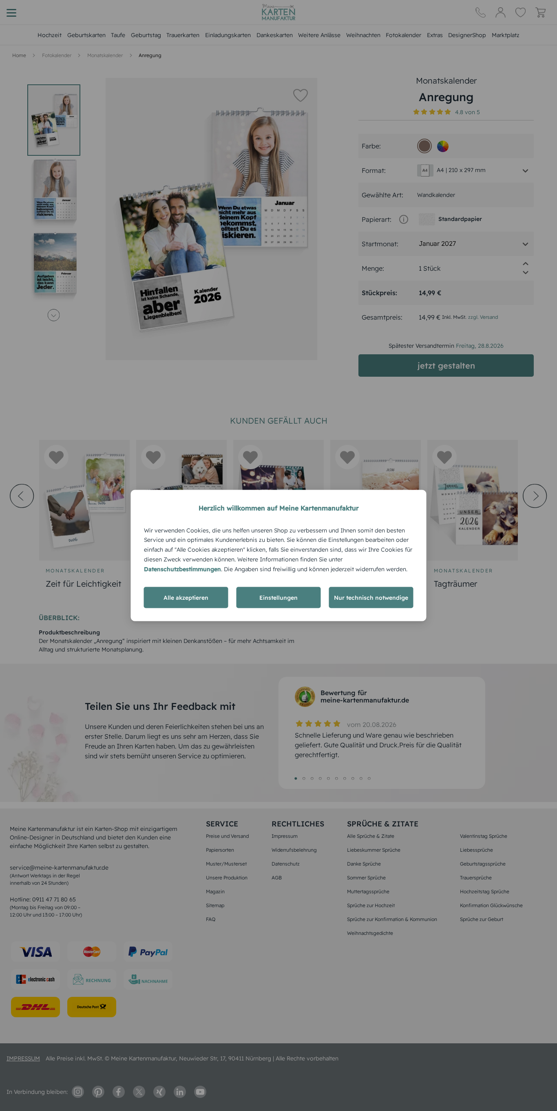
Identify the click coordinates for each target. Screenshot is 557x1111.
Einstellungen (278, 597)
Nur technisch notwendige (371, 597)
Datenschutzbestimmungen (182, 568)
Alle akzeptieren (186, 597)
